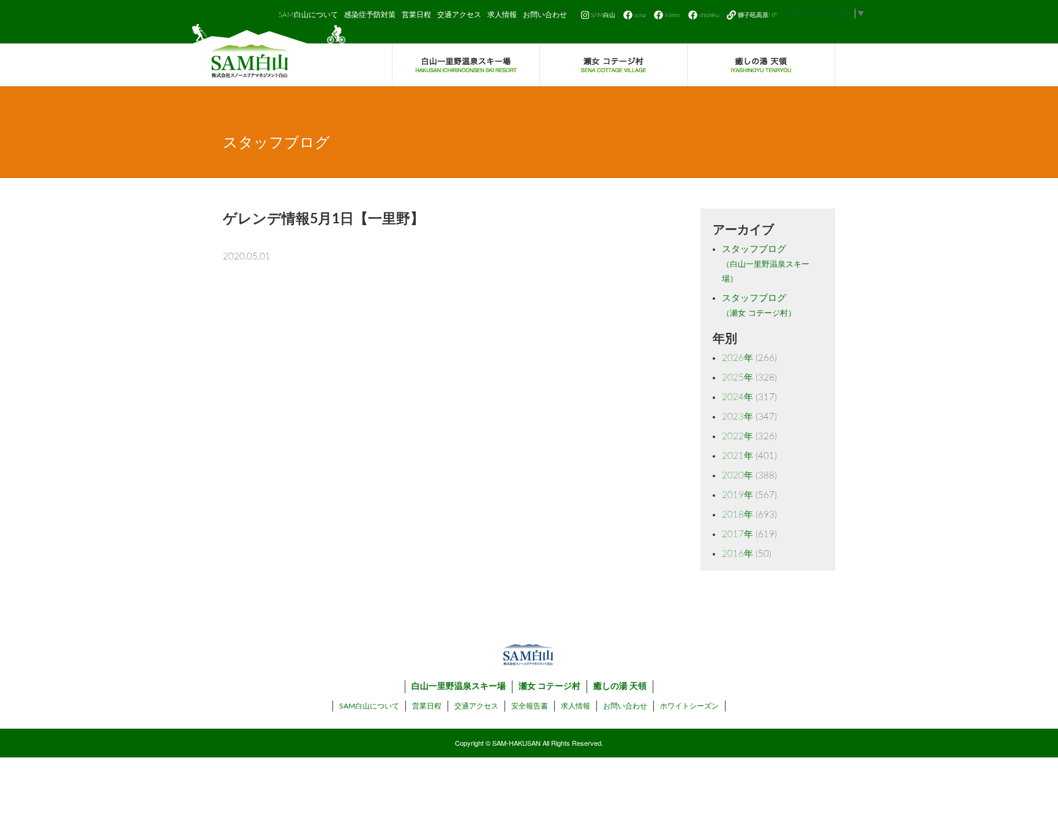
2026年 (737, 358)
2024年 (737, 397)
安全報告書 (529, 706)
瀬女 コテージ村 (549, 686)
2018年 (737, 514)
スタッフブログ (765, 264)
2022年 (737, 436)
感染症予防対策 (370, 14)
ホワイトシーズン (689, 706)
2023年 (737, 417)
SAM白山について (308, 14)
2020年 (737, 475)
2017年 (737, 534)
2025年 (737, 377)
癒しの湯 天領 (620, 686)
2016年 (737, 554)
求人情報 (502, 14)
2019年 (737, 495)
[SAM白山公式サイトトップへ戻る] (268, 55)
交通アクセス (459, 14)
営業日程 (416, 14)
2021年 (737, 456)
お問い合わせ (545, 14)
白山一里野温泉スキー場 (458, 686)
